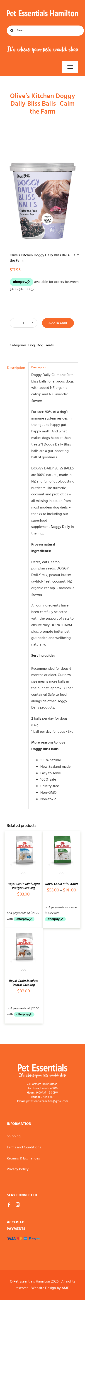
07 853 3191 (47, 1097)
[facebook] (9, 1204)
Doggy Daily (60, 527)
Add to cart (58, 323)
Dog (31, 345)
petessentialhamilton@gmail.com (47, 1101)
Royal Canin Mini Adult (61, 884)
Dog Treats (45, 345)
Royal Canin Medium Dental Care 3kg (23, 983)
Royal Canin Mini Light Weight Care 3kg (23, 886)
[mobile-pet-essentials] (43, 1066)
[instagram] (18, 1204)
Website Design (43, 1288)
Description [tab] (16, 368)
